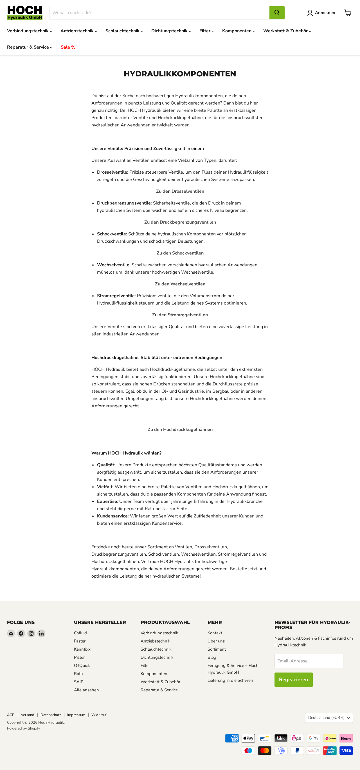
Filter (205, 31)
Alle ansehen (86, 690)
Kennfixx (82, 649)
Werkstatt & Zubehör (286, 31)
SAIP (79, 682)
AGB (11, 714)
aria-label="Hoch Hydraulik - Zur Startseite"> (24, 13)
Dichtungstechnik (170, 31)
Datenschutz (50, 714)
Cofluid (80, 633)
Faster (80, 641)
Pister (79, 657)
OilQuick (82, 665)
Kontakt (215, 633)
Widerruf (98, 714)
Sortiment (217, 649)
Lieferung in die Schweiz (230, 680)
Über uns (216, 641)
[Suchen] (277, 12)
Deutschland (326, 717)
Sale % (68, 47)
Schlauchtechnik (123, 31)
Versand (27, 714)
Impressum (76, 714)
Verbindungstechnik (28, 31)
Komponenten (237, 31)
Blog (212, 657)
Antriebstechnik (77, 31)
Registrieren (293, 679)
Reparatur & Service (28, 47)
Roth (78, 673)
